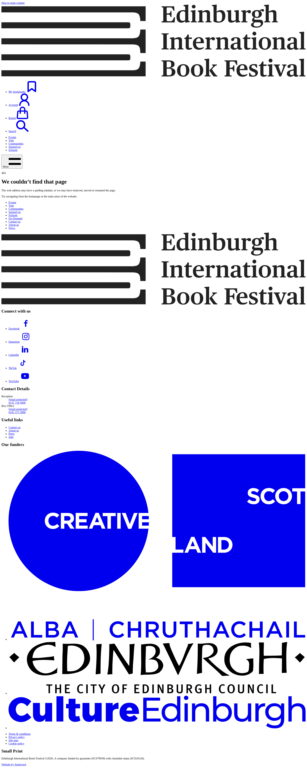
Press (11, 433)
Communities (16, 143)
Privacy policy (17, 737)
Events (12, 137)
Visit (11, 140)
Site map (13, 740)
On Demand (15, 218)
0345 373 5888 (17, 412)
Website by (13, 764)
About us (14, 224)
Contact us (14, 221)
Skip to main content (13, 2)
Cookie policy (16, 743)
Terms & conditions (20, 733)
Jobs (11, 437)
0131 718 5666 (17, 402)
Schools (13, 150)
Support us (15, 146)
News (12, 228)
